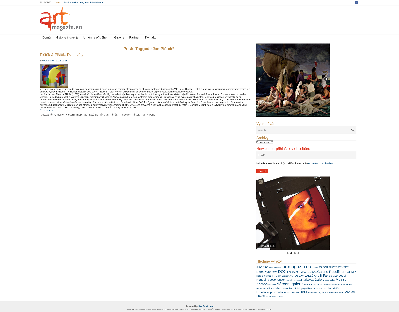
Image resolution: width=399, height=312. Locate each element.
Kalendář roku (291, 280)
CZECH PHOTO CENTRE (334, 267)
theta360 (333, 288)
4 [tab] (298, 253)
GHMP (351, 271)
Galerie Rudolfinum (331, 272)
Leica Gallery (315, 279)
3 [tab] (295, 253)
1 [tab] (287, 253)
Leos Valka (330, 280)
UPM (303, 292)
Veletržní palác (336, 292)
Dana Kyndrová (266, 271)
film (300, 272)
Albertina (262, 267)
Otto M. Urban (345, 284)
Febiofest (292, 271)
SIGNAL (319, 289)
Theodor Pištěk (130, 114)
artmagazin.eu (297, 266)
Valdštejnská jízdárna (318, 292)
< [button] (260, 79)
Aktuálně (47, 114)
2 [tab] (291, 253)
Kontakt (150, 37)
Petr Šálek (295, 288)
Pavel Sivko (262, 288)
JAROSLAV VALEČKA (303, 275)
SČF (325, 289)
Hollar (274, 276)
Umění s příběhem (96, 37)
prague (304, 289)
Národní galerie (290, 284)
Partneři (134, 37)
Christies (315, 267)
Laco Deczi (301, 280)
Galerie (119, 37)
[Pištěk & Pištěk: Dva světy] (147, 76)
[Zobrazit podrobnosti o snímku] (293, 80)
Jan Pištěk (111, 114)
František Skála (309, 272)
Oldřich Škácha (330, 284)
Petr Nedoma (278, 288)
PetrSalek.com (206, 306)
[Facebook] (357, 2)
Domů (46, 37)
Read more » (46, 110)
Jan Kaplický (283, 276)
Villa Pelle (148, 114)
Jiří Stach (333, 276)
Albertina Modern (275, 267)
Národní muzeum (313, 284)
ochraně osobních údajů (320, 163)
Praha (311, 288)
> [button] (325, 79)
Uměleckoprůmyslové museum (277, 292)
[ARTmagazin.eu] (61, 19)
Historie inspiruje (67, 37)
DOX (282, 271)
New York (272, 285)
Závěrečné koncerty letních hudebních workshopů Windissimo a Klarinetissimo (84, 3)
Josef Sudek (277, 279)
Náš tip (93, 114)
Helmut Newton (264, 276)
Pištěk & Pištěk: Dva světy (61, 55)
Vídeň (268, 297)
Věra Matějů (277, 296)
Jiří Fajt (323, 275)
